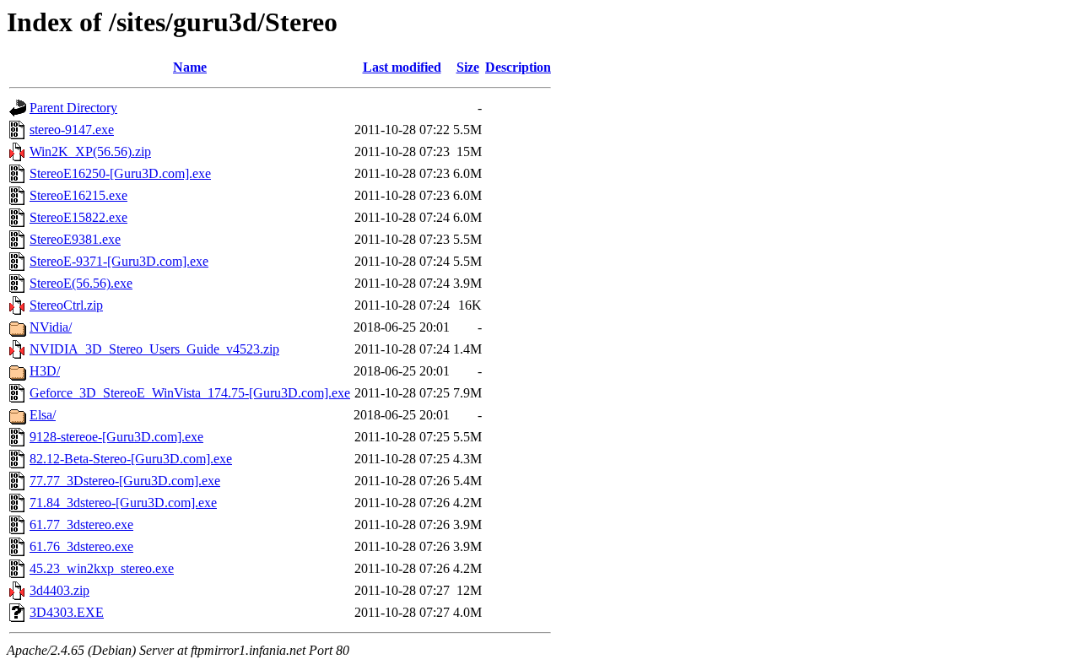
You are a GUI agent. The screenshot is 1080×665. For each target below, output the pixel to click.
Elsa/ (43, 415)
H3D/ (45, 371)
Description (518, 67)
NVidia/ (51, 327)
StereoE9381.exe (75, 239)
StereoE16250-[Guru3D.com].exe (120, 173)
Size (467, 67)
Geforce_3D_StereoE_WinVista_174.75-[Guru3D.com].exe (190, 393)
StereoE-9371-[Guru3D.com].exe (119, 261)
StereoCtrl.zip (66, 305)
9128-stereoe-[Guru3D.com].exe (116, 437)
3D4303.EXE (67, 612)
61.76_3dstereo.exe (81, 546)
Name (190, 67)
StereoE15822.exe (78, 217)
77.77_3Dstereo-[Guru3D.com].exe (125, 480)
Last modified (402, 67)
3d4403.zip (59, 590)
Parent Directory (73, 107)
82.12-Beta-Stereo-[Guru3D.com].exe (131, 458)
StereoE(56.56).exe (81, 283)
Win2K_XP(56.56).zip (90, 151)
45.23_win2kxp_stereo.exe (102, 568)
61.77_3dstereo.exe (81, 524)
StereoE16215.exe (78, 195)
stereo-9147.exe (72, 129)
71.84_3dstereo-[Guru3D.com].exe (123, 502)
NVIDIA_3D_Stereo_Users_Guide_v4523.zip (154, 349)
